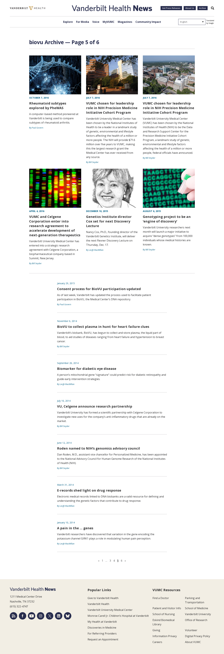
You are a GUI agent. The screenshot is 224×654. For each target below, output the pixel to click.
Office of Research (196, 620)
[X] (49, 616)
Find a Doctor (161, 598)
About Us (189, 8)
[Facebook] (22, 616)
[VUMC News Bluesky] (67, 616)
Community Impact (148, 22)
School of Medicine (196, 608)
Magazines (125, 22)
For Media (82, 22)
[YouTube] (31, 616)
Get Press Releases (171, 8)
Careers (157, 642)
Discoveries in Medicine (102, 627)
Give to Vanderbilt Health (103, 598)
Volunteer (191, 630)
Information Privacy (165, 636)
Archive (202, 8)
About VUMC (193, 642)
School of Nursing (164, 614)
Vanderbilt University (198, 614)
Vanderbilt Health (98, 604)
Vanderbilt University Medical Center (110, 610)
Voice (95, 22)
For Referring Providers (102, 633)
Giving (156, 630)
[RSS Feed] (13, 616)
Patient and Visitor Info (167, 608)
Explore (68, 22)
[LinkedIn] (58, 616)
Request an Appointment (103, 639)
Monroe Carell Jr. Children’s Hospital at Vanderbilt (118, 616)
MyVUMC (108, 22)
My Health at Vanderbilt (102, 621)
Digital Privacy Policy (197, 636)
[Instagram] (40, 616)
